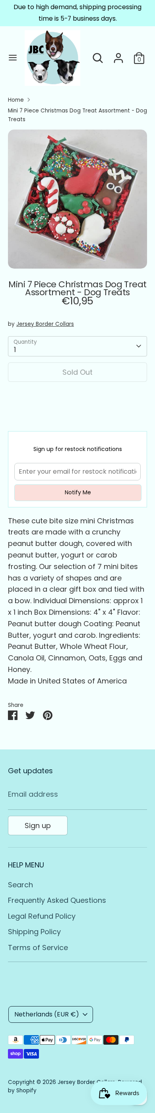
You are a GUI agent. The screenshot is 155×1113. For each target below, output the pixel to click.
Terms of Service (38, 947)
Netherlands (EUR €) (46, 1014)
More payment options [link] (77, 417)
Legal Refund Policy (42, 916)
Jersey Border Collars (45, 324)
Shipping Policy (34, 932)
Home (16, 100)
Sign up (38, 825)
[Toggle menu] (13, 58)
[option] (77, 199)
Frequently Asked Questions (57, 900)
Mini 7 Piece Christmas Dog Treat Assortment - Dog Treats (77, 115)
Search (20, 885)
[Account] (118, 55)
